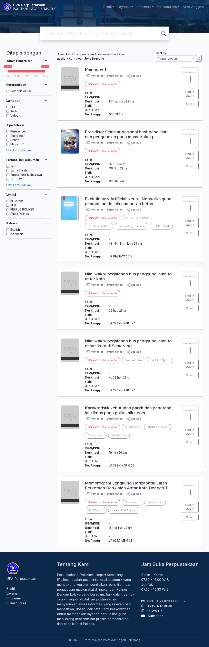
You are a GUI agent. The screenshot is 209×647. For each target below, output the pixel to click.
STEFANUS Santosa (136, 217)
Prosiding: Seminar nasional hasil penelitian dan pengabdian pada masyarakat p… (126, 134)
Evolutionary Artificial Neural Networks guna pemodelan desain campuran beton (128, 201)
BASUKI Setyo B (159, 360)
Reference (17, 131)
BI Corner (16, 201)
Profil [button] (107, 7)
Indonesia (16, 234)
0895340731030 (159, 606)
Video (14, 115)
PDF (13, 107)
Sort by (161, 53)
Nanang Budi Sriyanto (124, 510)
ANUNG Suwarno (158, 427)
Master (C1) (18, 144)
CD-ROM (16, 179)
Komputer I (95, 69)
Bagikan (135, 75)
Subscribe (155, 616)
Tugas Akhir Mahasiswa (26, 174)
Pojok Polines (19, 213)
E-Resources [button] (167, 7)
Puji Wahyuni (119, 435)
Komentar (96, 75)
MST (13, 205)
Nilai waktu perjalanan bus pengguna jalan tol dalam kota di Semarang (129, 343)
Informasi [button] (143, 7)
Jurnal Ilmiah (18, 170)
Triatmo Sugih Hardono (131, 226)
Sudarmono (132, 427)
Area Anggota (193, 7)
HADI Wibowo (133, 360)
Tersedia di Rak (21, 91)
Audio (14, 111)
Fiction (14, 140)
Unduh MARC (189, 94)
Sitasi (189, 104)
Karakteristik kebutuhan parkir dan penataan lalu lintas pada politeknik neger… (128, 410)
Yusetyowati (95, 435)
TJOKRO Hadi (161, 226)
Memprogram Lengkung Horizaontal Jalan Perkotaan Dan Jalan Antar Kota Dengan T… (128, 485)
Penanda (117, 75)
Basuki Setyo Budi (99, 226)
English (15, 229)
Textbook (17, 135)
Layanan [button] (124, 7)
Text (13, 166)
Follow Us (154, 611)
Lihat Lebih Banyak (18, 150)
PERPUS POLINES (22, 209)
